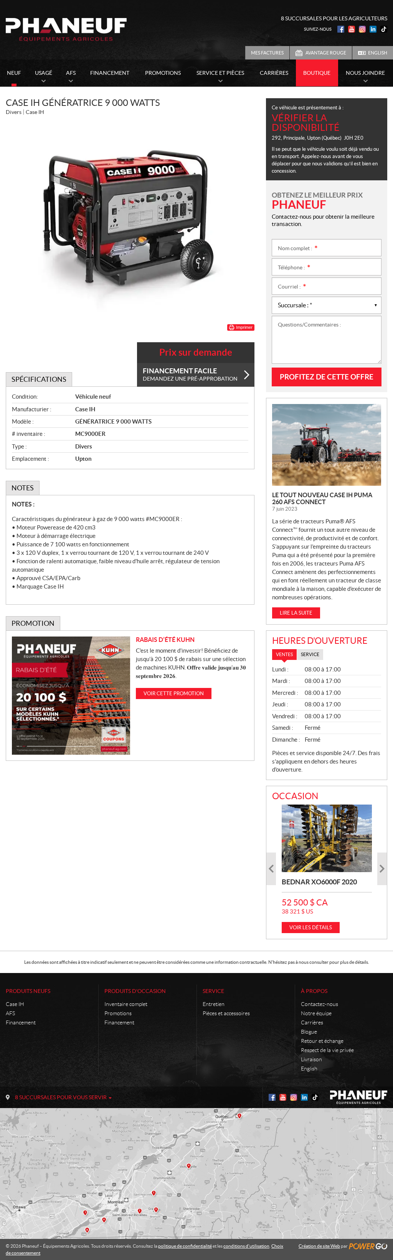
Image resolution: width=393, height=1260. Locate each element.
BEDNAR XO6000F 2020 (319, 882)
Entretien (214, 1004)
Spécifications (39, 379)
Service (213, 991)
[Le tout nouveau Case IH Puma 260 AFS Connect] (326, 445)
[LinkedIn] (373, 29)
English (377, 52)
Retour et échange (322, 1041)
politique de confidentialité (185, 1246)
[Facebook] (340, 29)
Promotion (33, 623)
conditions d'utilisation (246, 1246)
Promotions (118, 1013)
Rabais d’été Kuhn (165, 639)
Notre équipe (316, 1013)
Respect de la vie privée (327, 1050)
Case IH (15, 1004)
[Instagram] (362, 29)
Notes (23, 488)
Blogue (309, 1032)
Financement (21, 1022)
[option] (327, 869)
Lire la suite (296, 613)
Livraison (311, 1059)
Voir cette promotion (174, 693)
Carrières (312, 1022)
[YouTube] (351, 29)
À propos (314, 991)
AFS (10, 1013)
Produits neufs (28, 991)
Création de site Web (319, 1246)
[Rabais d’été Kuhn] (71, 696)
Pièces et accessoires (226, 1013)
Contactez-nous (319, 1004)
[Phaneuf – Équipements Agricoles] (66, 29)
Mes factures (267, 52)
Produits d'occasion (135, 991)
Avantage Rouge (325, 52)
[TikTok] (383, 29)
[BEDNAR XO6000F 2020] (327, 838)
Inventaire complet (125, 1004)
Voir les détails (310, 927)
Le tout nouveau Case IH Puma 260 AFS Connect (322, 498)
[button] (271, 869)
